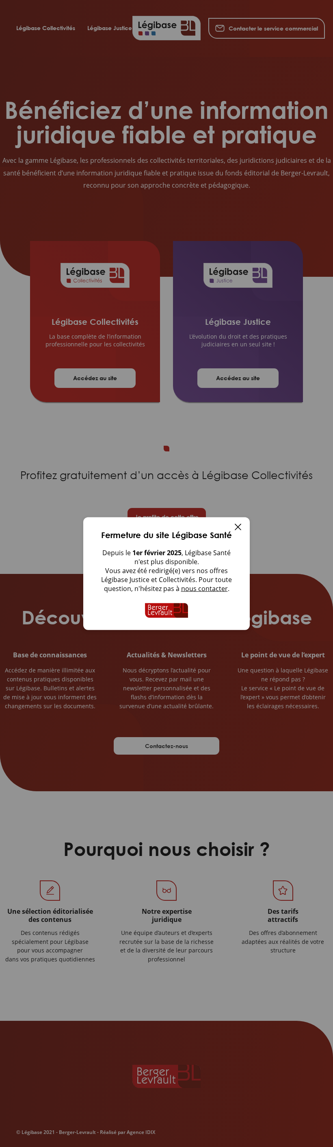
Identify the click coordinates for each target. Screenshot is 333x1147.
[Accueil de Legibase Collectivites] (166, 610)
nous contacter (204, 588)
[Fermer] (238, 527)
